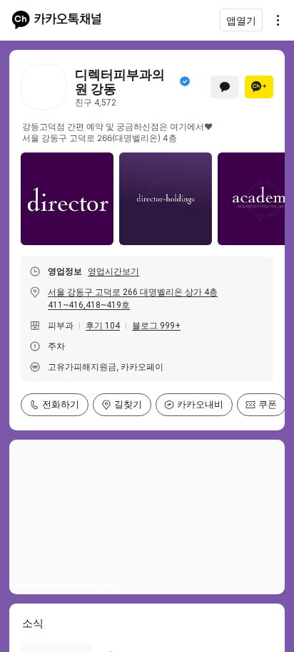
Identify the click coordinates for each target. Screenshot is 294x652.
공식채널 (185, 81)
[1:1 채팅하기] (225, 87)
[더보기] (274, 20)
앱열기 (241, 20)
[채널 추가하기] (259, 87)
